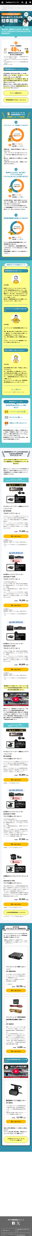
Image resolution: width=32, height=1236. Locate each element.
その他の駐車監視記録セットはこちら (15, 912)
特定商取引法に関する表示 (23, 1230)
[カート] (30, 2)
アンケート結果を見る (15, 93)
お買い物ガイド (6, 1230)
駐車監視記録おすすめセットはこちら (15, 99)
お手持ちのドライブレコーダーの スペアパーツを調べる (16, 1139)
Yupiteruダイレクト (5, 6)
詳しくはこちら (15, 536)
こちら (12, 943)
